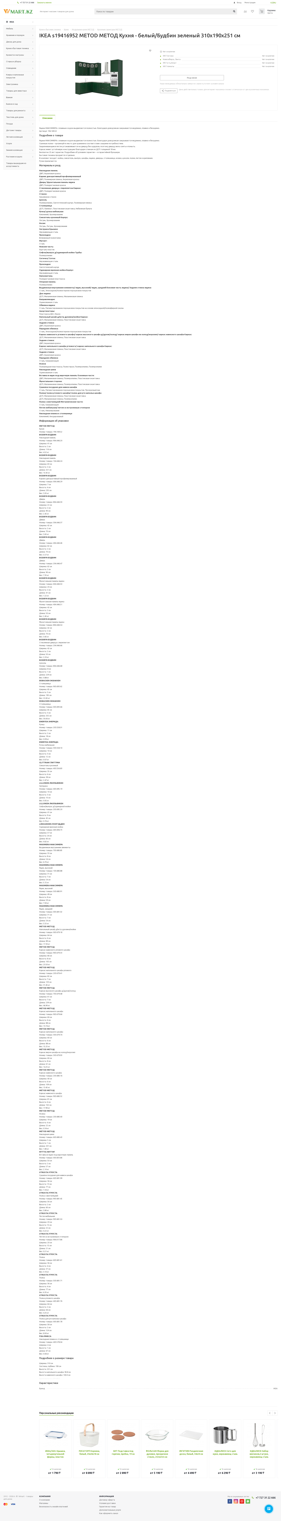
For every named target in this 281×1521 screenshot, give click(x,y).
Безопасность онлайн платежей (53, 1506)
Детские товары (13, 130)
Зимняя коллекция (14, 150)
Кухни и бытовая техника (17, 48)
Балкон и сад (12, 104)
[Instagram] (236, 1501)
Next (275, 1413)
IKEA (12, 22)
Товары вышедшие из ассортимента (16, 164)
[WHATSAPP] (248, 1501)
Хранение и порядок (15, 35)
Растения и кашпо (14, 157)
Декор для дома (13, 42)
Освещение (11, 68)
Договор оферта (107, 1500)
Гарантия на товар (107, 1506)
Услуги (9, 143)
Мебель (9, 29)
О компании (44, 1500)
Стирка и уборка (13, 61)
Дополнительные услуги (110, 1510)
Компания (44, 1496)
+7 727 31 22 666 (27, 2)
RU (275, 3)
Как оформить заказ (108, 1513)
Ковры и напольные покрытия (15, 76)
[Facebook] (230, 1501)
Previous (270, 1413)
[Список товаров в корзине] (267, 13)
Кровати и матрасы (15, 55)
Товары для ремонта (15, 110)
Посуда (9, 124)
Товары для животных (16, 91)
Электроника (12, 84)
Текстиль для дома (15, 117)
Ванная (9, 97)
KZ (272, 3)
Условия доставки (107, 1503)
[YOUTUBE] (242, 1501)
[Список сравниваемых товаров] (245, 12)
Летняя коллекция (14, 137)
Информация (106, 1496)
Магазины (43, 1503)
